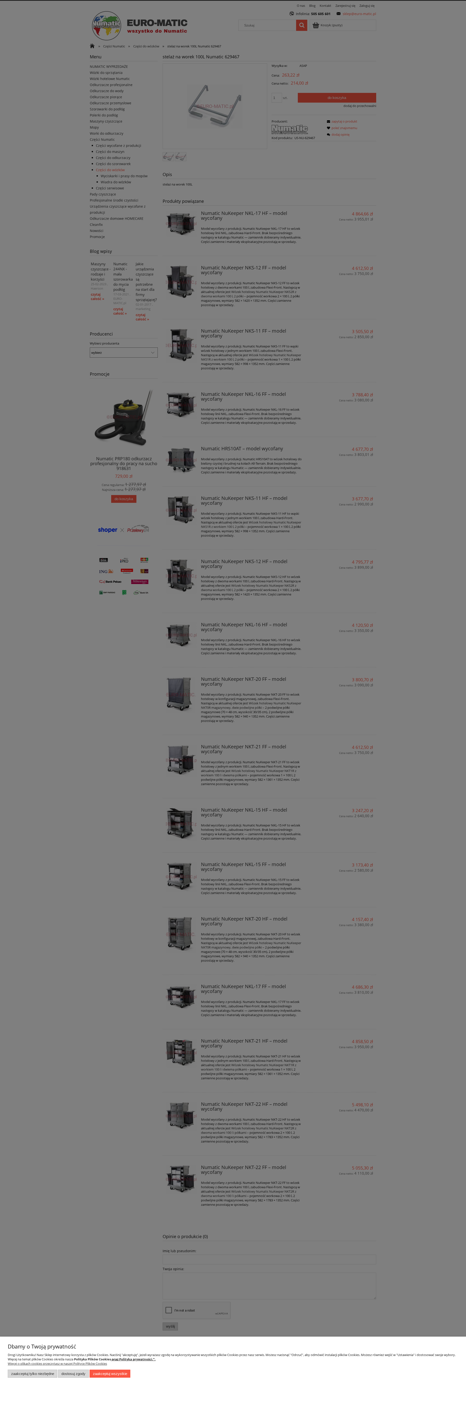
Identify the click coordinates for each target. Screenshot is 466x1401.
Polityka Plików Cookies (92, 1359)
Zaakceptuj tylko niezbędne (32, 1374)
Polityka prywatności (135, 1359)
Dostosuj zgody (73, 1374)
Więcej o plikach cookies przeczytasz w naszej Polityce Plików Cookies (57, 1363)
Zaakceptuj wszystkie (110, 1374)
